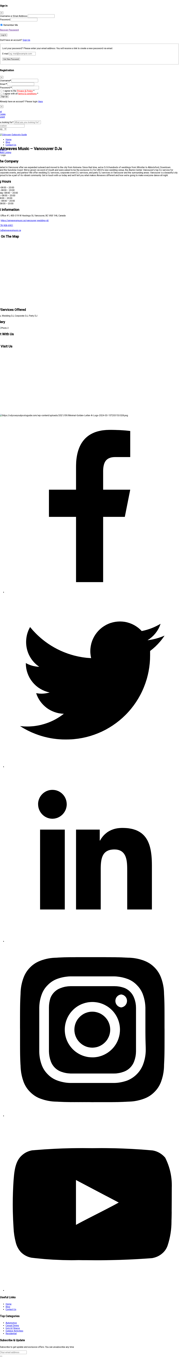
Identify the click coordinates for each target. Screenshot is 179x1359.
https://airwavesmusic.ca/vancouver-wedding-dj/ (25, 220)
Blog (8, 142)
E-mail (5, 53)
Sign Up (26, 40)
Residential (11, 1333)
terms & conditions (27, 93)
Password (5, 19)
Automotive (11, 1323)
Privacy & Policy (25, 91)
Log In (3, 35)
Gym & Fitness (13, 1328)
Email (3, 84)
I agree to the (18, 91)
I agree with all (20, 93)
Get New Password (11, 59)
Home (8, 139)
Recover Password (9, 30)
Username (5, 80)
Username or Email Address (13, 16)
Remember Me (10, 25)
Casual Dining (12, 1325)
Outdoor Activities (14, 1331)
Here (40, 101)
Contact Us (11, 145)
